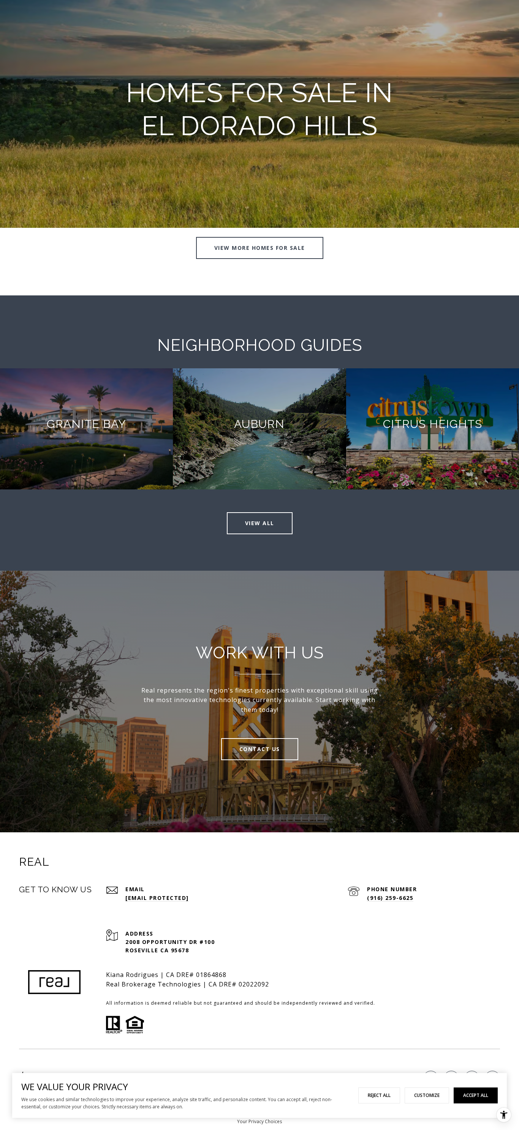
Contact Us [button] (259, 749)
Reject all (379, 1095)
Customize (427, 1095)
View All (259, 523)
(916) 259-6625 (390, 897)
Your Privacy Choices (259, 1121)
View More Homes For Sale (259, 247)
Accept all (475, 1095)
